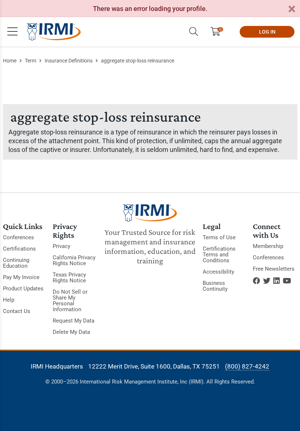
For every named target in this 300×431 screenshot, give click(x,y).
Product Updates (23, 288)
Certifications (19, 248)
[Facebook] (256, 280)
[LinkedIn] (276, 280)
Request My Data (73, 320)
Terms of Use (219, 237)
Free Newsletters (274, 269)
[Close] (291, 9)
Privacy (61, 246)
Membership (268, 246)
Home (9, 61)
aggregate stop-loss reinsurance (137, 61)
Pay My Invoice (21, 277)
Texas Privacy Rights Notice (69, 277)
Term (30, 61)
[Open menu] (12, 32)
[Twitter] (266, 280)
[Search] (193, 32)
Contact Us (16, 311)
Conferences (18, 237)
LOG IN (267, 32)
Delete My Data (71, 332)
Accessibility (218, 271)
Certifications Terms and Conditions (219, 254)
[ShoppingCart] (218, 32)
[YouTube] (287, 280)
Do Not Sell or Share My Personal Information (70, 301)
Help (8, 300)
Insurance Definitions (69, 61)
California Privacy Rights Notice (74, 260)
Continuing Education (16, 263)
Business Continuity (215, 286)
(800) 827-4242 (247, 366)
